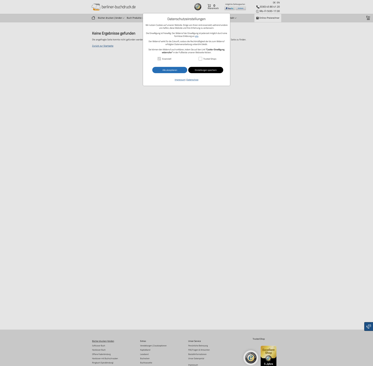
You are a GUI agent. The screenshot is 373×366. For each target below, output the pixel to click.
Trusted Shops (209, 59)
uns (196, 36)
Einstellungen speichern (206, 70)
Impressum (180, 79)
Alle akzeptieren (169, 70)
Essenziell (166, 59)
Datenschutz (192, 79)
